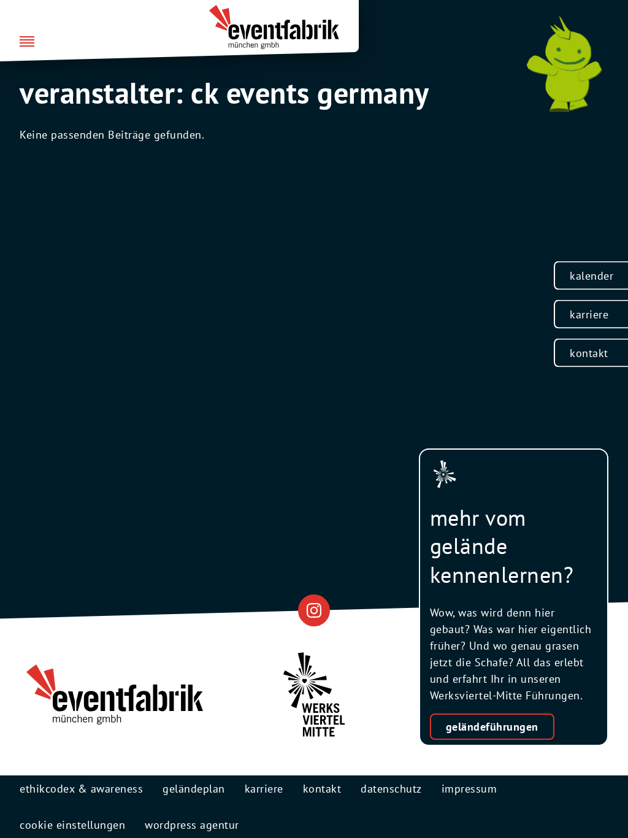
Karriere (589, 314)
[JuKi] (564, 64)
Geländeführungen (492, 727)
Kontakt (589, 353)
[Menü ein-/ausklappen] (27, 42)
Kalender (591, 276)
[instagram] (313, 610)
